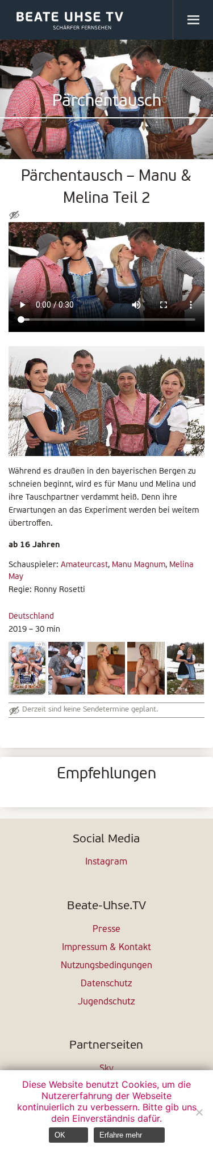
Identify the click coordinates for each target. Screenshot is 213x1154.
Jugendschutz (106, 1002)
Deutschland (31, 616)
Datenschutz (106, 984)
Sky (106, 1069)
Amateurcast (84, 565)
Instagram (106, 862)
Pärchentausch (106, 101)
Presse (106, 929)
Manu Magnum (138, 565)
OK (60, 1135)
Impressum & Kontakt (106, 947)
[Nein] (198, 1112)
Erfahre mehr (120, 1135)
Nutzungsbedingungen (106, 965)
